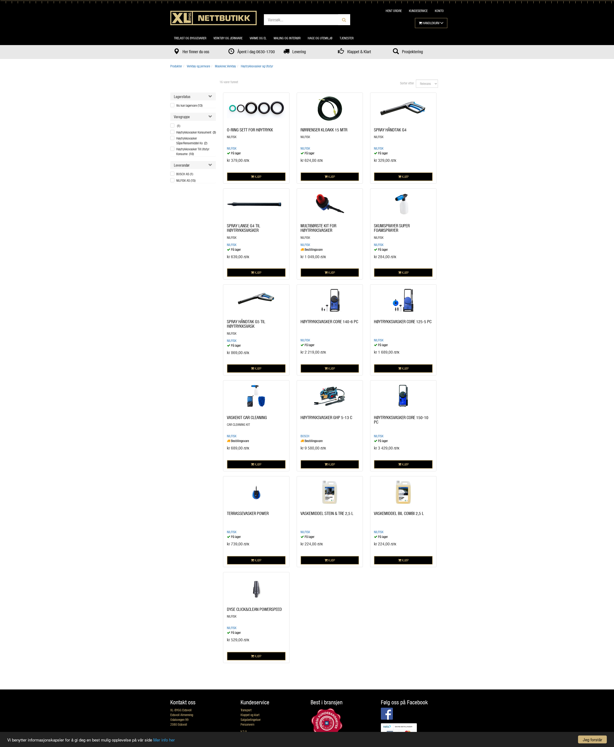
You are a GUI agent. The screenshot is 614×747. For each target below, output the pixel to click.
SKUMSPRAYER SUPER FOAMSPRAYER (392, 228)
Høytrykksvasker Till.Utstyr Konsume (192, 151)
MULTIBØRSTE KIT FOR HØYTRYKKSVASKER (318, 228)
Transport (246, 710)
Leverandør (182, 165)
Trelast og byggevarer (190, 38)
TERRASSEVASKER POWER (248, 513)
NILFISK (231, 148)
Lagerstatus (182, 96)
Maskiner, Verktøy (225, 66)
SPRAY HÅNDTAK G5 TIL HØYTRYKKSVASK (246, 324)
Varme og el (258, 38)
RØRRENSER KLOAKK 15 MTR (324, 129)
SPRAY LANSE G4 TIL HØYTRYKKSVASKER (243, 228)
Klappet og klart (250, 715)
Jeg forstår (592, 739)
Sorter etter (407, 83)
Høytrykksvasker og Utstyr (257, 66)
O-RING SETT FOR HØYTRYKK (250, 129)
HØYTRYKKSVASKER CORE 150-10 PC (401, 420)
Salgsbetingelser (251, 720)
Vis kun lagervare (189, 105)
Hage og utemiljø (320, 38)
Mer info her (164, 740)
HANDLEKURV (431, 23)
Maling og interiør (287, 38)
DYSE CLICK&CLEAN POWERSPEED (254, 609)
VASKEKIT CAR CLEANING (247, 417)
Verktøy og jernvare (227, 38)
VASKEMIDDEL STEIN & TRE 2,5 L (327, 513)
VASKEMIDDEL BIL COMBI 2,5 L (399, 513)
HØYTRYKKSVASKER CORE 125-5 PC (402, 321)
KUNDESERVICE (418, 11)
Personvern (247, 724)
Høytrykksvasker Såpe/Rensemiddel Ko (191, 140)
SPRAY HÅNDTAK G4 (390, 129)
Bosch (305, 436)
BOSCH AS (184, 174)
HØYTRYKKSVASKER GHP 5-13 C (326, 417)
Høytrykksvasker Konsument (196, 132)
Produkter (176, 66)
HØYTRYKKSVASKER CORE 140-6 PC (329, 321)
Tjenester (347, 38)
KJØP (257, 177)
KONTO (439, 11)
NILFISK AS (185, 180)
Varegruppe (182, 116)
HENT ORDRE (394, 11)
